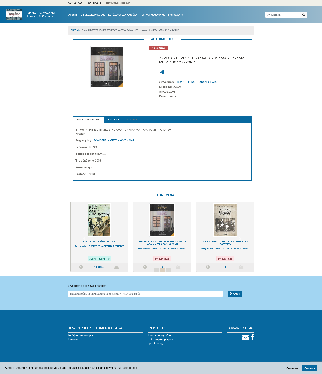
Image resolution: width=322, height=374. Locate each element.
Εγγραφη (235, 293)
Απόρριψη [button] (292, 368)
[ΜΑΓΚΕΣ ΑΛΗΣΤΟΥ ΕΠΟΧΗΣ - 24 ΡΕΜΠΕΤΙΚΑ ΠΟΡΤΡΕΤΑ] (225, 219)
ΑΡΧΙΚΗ (75, 30)
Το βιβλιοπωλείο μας (92, 14)
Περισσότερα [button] (129, 367)
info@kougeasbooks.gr (119, 3)
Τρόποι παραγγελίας (160, 335)
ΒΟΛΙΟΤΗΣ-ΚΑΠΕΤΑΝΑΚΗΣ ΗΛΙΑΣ (197, 82)
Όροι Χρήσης (155, 343)
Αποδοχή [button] (309, 368)
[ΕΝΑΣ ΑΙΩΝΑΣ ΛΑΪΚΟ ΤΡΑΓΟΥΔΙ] (99, 219)
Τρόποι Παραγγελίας (152, 14)
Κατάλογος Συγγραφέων (123, 14)
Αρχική (73, 14)
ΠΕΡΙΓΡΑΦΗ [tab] (113, 119)
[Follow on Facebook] (252, 337)
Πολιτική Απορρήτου (160, 339)
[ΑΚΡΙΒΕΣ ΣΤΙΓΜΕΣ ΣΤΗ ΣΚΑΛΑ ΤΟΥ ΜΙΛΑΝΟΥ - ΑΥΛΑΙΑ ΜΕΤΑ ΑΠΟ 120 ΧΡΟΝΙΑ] (162, 219)
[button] (84, 239)
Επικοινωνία (175, 14)
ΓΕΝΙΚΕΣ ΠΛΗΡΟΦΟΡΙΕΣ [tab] (88, 119)
